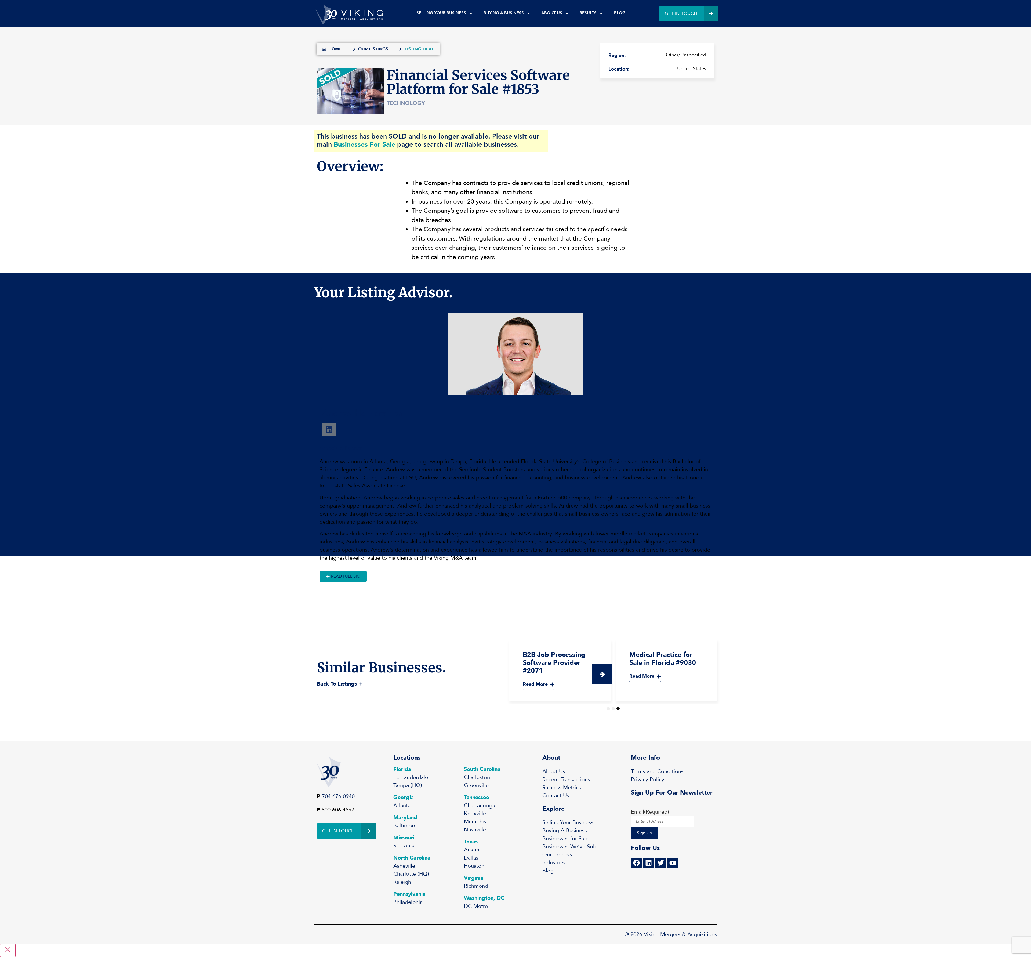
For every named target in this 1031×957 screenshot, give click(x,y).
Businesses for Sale (565, 838)
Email (650, 812)
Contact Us (555, 795)
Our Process (557, 854)
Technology (406, 103)
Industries (554, 862)
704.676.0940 (338, 796)
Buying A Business (504, 13)
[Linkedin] (648, 863)
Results (588, 13)
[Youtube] (672, 863)
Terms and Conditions (657, 771)
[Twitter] (660, 863)
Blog (620, 13)
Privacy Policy (647, 779)
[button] (602, 674)
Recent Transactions (566, 779)
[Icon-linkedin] (329, 429)
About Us (551, 13)
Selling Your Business (441, 13)
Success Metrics (561, 787)
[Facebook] (636, 863)
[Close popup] (8, 950)
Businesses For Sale (364, 144)
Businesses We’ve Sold (570, 846)
